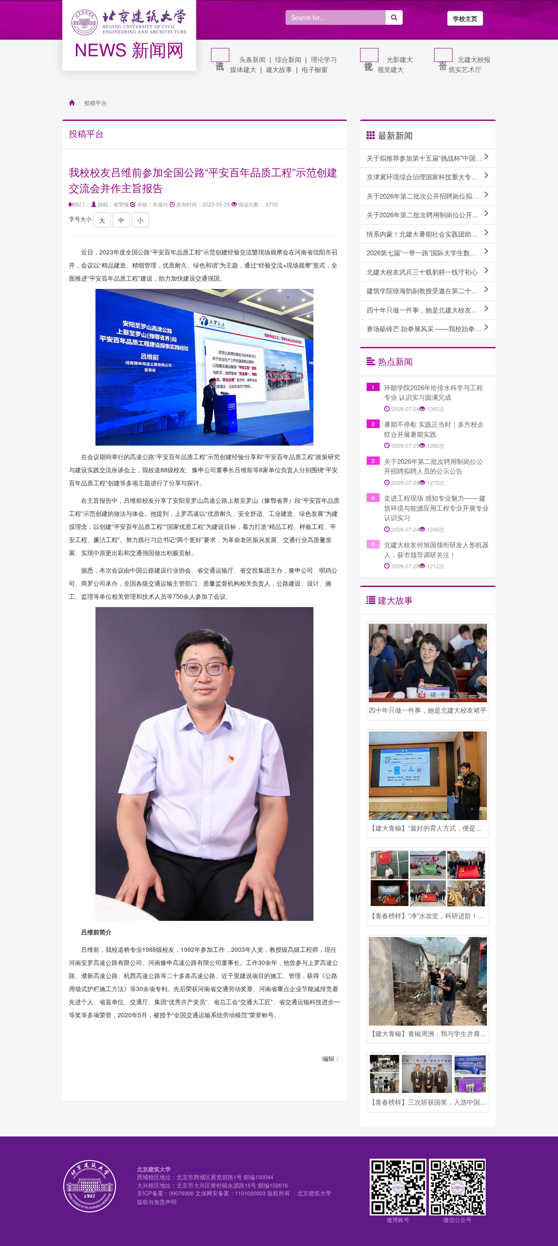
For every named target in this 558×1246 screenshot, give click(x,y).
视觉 (369, 55)
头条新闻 (252, 59)
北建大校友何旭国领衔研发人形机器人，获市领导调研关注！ (436, 549)
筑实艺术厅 (465, 69)
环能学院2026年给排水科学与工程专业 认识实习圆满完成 (433, 392)
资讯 (220, 55)
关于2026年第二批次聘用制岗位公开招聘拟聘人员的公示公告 (433, 466)
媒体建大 (243, 69)
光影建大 (400, 59)
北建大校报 (474, 59)
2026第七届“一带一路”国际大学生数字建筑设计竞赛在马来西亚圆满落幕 (431, 252)
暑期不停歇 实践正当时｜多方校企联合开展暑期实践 (434, 429)
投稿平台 (95, 103)
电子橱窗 (315, 69)
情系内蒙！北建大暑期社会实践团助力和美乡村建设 (431, 233)
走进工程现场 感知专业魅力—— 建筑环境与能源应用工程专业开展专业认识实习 (436, 507)
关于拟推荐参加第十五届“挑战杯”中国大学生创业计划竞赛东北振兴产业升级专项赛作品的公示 (431, 157)
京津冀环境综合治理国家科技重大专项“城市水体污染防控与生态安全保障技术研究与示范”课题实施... (431, 176)
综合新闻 (288, 59)
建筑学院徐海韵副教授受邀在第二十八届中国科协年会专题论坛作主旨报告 (431, 290)
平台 (443, 55)
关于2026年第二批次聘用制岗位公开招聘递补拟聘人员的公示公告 (431, 214)
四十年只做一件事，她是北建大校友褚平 (425, 309)
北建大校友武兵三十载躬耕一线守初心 (422, 271)
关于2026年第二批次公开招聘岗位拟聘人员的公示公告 (431, 195)
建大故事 (279, 69)
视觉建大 (391, 69)
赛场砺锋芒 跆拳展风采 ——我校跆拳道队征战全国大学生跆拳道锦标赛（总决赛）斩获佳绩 (431, 328)
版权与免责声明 (157, 1202)
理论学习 (324, 59)
